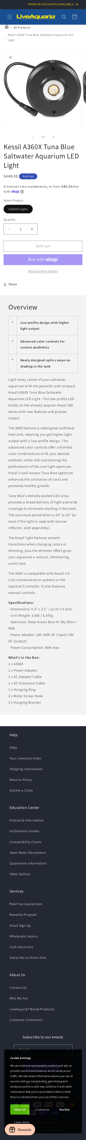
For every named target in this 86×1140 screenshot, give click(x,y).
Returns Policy (21, 779)
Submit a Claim (21, 790)
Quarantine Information (28, 863)
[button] (9, 17)
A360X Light (21, 210)
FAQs (13, 747)
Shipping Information (26, 769)
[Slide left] (32, 137)
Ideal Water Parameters (28, 852)
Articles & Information (27, 820)
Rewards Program (23, 914)
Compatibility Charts (26, 842)
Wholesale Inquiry (24, 936)
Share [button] (12, 284)
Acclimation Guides (24, 831)
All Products (22, 27)
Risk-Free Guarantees (26, 904)
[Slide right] (53, 137)
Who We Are (19, 998)
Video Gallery (20, 874)
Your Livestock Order (26, 758)
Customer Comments (26, 1020)
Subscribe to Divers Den (28, 957)
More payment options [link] (43, 271)
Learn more (21, 1122)
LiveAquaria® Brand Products (32, 1009)
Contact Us (18, 987)
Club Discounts (21, 947)
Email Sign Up (20, 925)
